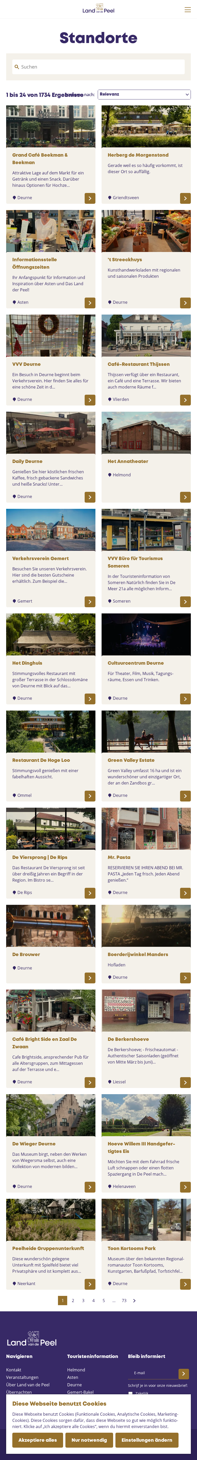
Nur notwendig (89, 1440)
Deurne (74, 1385)
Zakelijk (141, 1393)
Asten (72, 1377)
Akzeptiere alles (37, 1440)
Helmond (76, 1370)
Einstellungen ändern (147, 1440)
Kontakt (13, 1370)
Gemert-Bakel (80, 1392)
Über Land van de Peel (28, 1385)
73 (124, 1301)
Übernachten (19, 1392)
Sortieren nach (80, 94)
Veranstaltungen (22, 1377)
